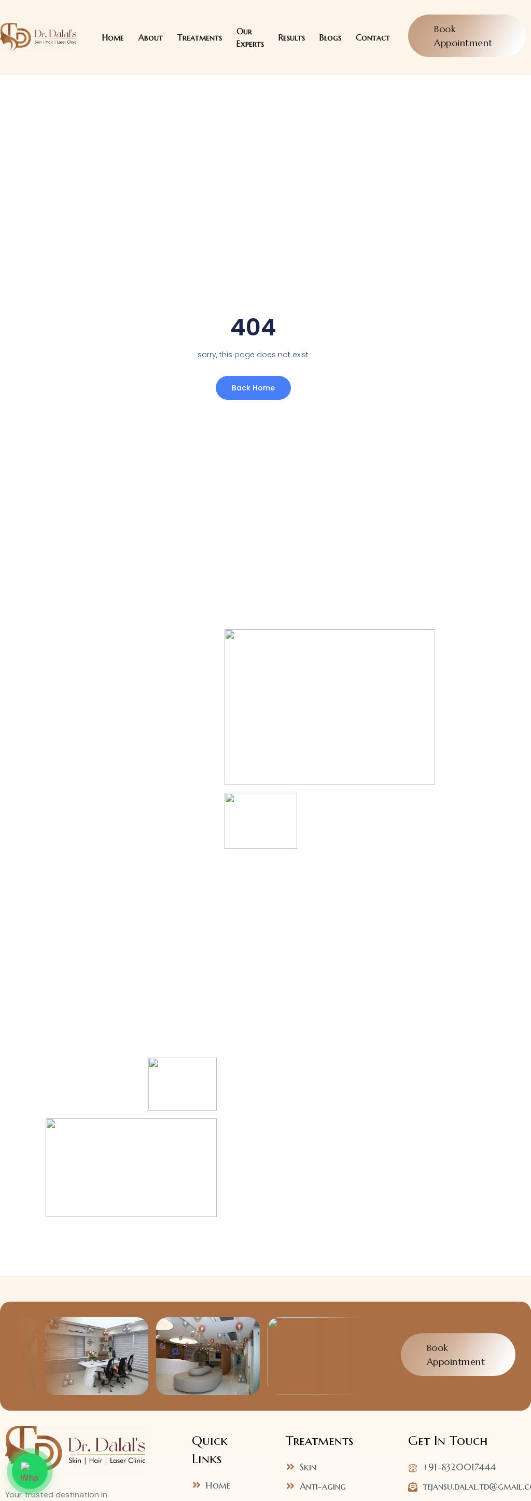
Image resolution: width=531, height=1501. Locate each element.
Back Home (253, 388)
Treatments (199, 37)
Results (291, 37)
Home (113, 37)
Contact (373, 37)
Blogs (330, 37)
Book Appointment (464, 36)
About (150, 37)
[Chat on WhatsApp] (29, 1471)
